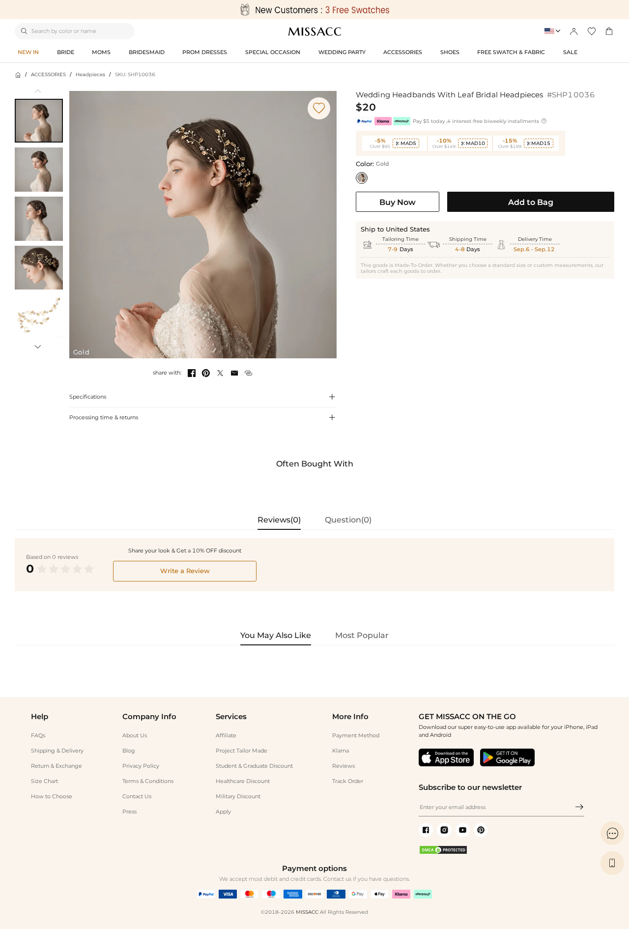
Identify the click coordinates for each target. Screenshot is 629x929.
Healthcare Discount (243, 781)
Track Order (347, 781)
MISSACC (307, 912)
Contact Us (136, 796)
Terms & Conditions (147, 781)
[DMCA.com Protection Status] (443, 852)
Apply (223, 811)
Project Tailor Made (241, 750)
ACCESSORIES (48, 74)
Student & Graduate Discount (254, 765)
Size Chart (44, 781)
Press (129, 811)
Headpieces (90, 74)
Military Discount (238, 796)
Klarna (340, 750)
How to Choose (51, 796)
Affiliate (226, 735)
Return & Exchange (56, 765)
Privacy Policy (140, 765)
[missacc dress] (314, 9)
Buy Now (397, 202)
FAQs (38, 735)
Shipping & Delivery (57, 750)
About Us (134, 735)
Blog (128, 750)
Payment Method (355, 735)
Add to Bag (530, 202)
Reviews (343, 765)
